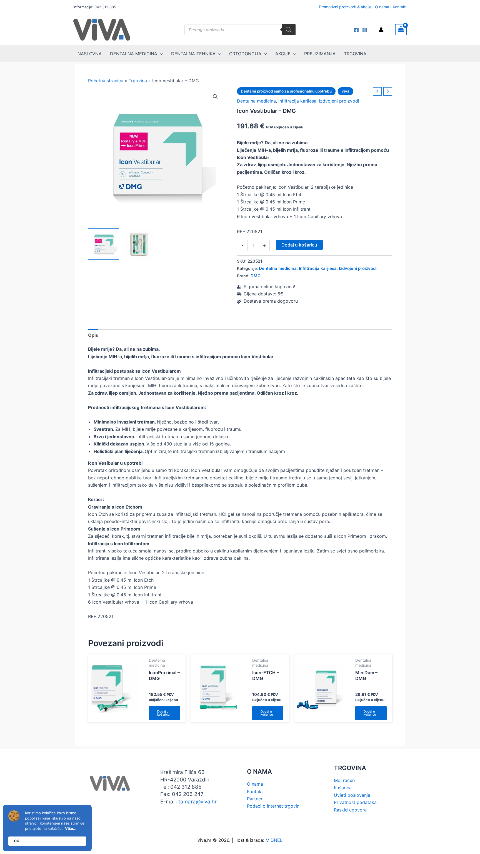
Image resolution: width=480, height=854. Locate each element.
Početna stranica (105, 80)
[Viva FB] (356, 30)
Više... (70, 828)
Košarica (343, 787)
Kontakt (400, 6)
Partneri (255, 798)
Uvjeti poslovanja (352, 795)
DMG (256, 275)
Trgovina (138, 80)
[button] (215, 97)
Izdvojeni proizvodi (339, 101)
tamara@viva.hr (197, 801)
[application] (160, 53)
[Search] (289, 29)
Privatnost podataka (355, 802)
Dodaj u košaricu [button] (163, 712)
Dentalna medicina (256, 101)
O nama (382, 6)
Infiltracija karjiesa (297, 101)
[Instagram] (364, 30)
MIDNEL (274, 840)
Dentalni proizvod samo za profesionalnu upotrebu (286, 91)
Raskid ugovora (350, 810)
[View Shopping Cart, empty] (401, 29)
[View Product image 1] (103, 244)
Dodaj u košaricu (299, 245)
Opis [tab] (93, 335)
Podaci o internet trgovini (274, 806)
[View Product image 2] (138, 244)
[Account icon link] (381, 29)
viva (345, 91)
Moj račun (344, 780)
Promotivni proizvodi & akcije (345, 6)
